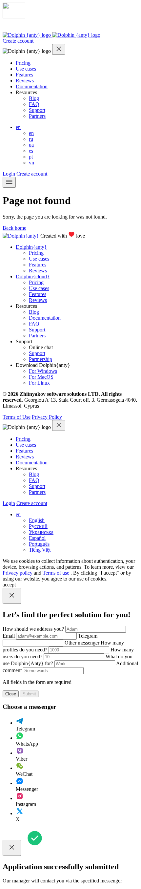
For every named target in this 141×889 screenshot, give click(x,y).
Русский (38, 526)
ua (31, 145)
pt (31, 156)
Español (37, 538)
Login (9, 174)
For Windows (43, 371)
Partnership (40, 359)
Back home (14, 228)
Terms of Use (16, 417)
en (18, 127)
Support (37, 110)
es (31, 151)
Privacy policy (17, 573)
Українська (41, 532)
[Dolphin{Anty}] (51, 35)
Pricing (23, 63)
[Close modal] (58, 49)
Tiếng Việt (39, 550)
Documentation (32, 86)
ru (31, 139)
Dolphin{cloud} (33, 276)
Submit (29, 693)
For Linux (39, 383)
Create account (18, 41)
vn (31, 162)
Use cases (26, 69)
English (37, 520)
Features (24, 74)
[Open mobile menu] (9, 182)
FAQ (34, 104)
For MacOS (41, 377)
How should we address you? (34, 629)
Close (10, 693)
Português (39, 544)
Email (9, 636)
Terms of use (56, 573)
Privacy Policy (47, 417)
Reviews (25, 80)
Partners (37, 116)
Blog (34, 98)
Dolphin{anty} (31, 247)
